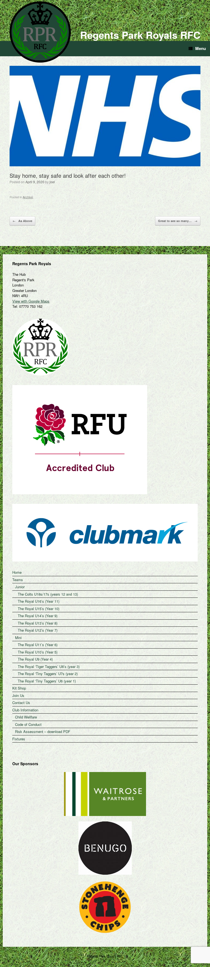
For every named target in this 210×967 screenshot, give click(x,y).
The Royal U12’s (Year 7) (37, 630)
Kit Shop (19, 688)
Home (17, 572)
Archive (28, 197)
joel (52, 181)
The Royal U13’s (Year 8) (37, 623)
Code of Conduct (28, 724)
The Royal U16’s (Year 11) (38, 601)
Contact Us (21, 702)
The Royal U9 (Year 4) (35, 659)
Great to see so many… (177, 221)
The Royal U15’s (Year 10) (38, 608)
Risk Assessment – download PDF (42, 731)
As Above (22, 221)
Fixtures (18, 738)
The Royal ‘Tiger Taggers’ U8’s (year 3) (49, 666)
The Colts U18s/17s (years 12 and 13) (48, 594)
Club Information (25, 709)
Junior (20, 586)
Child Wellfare (26, 717)
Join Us (18, 695)
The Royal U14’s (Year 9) (37, 615)
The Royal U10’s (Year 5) (37, 652)
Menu (200, 48)
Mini (18, 637)
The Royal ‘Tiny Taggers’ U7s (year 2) (48, 673)
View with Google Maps (30, 301)
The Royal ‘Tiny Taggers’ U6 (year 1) (47, 681)
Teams (17, 579)
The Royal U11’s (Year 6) (37, 644)
